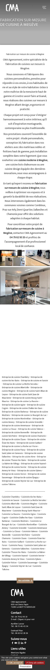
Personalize (25, 666)
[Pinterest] (25, 643)
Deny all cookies (36, 663)
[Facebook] (12, 643)
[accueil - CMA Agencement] (12, 7)
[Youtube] (15, 643)
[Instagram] (19, 643)
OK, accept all (15, 663)
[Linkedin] (22, 643)
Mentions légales (18, 653)
